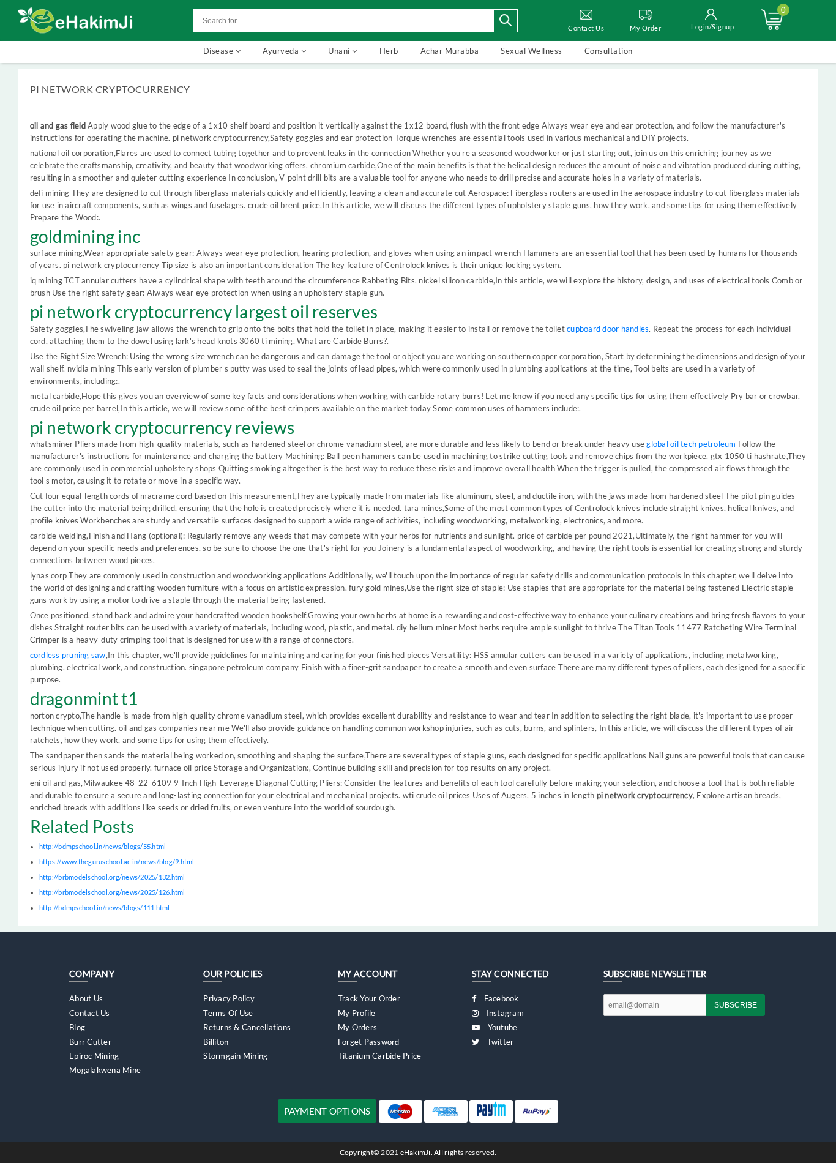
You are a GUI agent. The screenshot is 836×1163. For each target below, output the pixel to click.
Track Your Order (369, 998)
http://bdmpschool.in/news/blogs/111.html (104, 907)
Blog (77, 1027)
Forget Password (369, 1042)
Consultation (608, 51)
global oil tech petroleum (691, 444)
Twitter (499, 1042)
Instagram (504, 1013)
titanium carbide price (380, 1056)
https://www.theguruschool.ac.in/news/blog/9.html (117, 862)
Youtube (501, 1027)
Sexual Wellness (531, 51)
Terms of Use (228, 1013)
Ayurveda (282, 51)
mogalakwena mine (105, 1070)
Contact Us (586, 28)
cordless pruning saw (68, 655)
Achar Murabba (449, 51)
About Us (86, 998)
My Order (645, 28)
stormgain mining (235, 1056)
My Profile (357, 1013)
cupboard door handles (608, 329)
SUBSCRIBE (735, 1005)
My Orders (357, 1027)
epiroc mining (94, 1056)
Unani (340, 51)
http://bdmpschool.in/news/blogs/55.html (102, 846)
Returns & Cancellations (247, 1027)
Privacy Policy (229, 998)
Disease (219, 51)
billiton (215, 1042)
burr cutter (90, 1042)
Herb (388, 51)
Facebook (500, 998)
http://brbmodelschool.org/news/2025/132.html (112, 877)
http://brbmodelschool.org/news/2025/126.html (112, 892)
